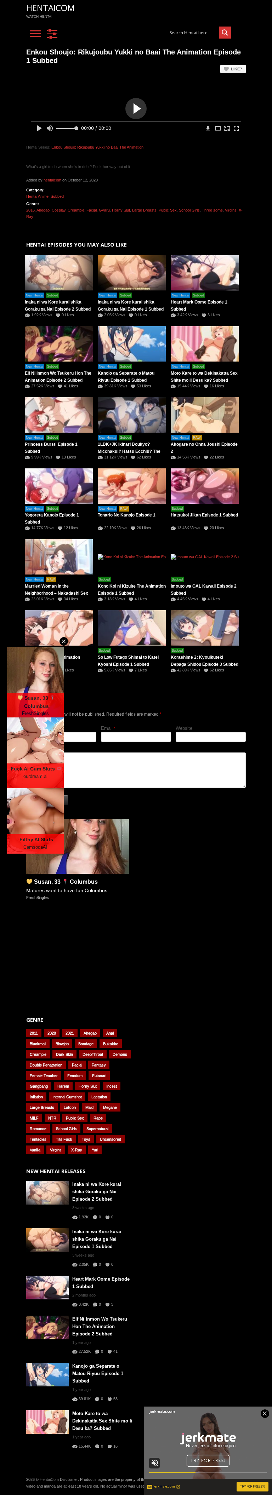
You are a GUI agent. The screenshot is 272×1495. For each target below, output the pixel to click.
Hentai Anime (37, 196)
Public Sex (168, 210)
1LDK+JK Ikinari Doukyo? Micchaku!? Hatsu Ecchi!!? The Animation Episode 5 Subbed (129, 451)
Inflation (36, 1097)
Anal (110, 1033)
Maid (89, 1107)
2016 (30, 210)
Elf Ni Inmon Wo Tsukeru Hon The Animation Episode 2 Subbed (99, 1326)
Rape (98, 1118)
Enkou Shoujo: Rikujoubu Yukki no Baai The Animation (97, 147)
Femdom (75, 1075)
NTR (52, 1118)
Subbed (57, 196)
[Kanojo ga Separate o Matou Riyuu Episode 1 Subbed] (131, 344)
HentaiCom (50, 7)
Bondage (86, 1043)
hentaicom (52, 180)
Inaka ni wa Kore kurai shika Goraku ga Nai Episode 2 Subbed (96, 1192)
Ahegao (43, 210)
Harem (63, 1086)
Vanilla (35, 1150)
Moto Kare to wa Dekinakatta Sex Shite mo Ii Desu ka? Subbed (102, 1421)
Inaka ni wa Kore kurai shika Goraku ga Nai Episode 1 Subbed (96, 1239)
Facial (91, 210)
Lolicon (70, 1107)
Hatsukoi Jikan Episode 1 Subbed (204, 515)
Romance (38, 1128)
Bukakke (110, 1043)
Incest (111, 1086)
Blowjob (62, 1043)
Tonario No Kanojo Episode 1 (126, 515)
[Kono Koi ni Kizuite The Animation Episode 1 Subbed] (131, 557)
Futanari (99, 1075)
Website (184, 728)
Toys (86, 1139)
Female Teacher (44, 1075)
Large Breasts (144, 210)
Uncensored (110, 1139)
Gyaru (104, 210)
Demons (120, 1054)
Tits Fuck (64, 1139)
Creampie (76, 210)
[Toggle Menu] (35, 33)
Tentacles (38, 1139)
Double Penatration (46, 1065)
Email (107, 728)
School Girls (189, 210)
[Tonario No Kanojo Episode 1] (131, 486)
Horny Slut (121, 210)
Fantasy (99, 1065)
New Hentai (34, 295)
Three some (212, 210)
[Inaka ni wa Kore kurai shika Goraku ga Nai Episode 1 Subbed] (131, 273)
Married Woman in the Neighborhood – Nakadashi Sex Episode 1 (56, 593)
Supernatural (97, 1128)
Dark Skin (64, 1054)
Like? (236, 69)
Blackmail (38, 1043)
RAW (197, 437)
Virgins (231, 210)
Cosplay (59, 210)
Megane (110, 1107)
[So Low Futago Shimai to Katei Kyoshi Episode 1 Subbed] (131, 628)
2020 (51, 1033)
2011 (34, 1033)
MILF (34, 1118)
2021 (70, 1033)
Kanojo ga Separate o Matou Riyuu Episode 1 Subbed (97, 1373)
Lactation (99, 1097)
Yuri (95, 1150)
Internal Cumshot (67, 1097)
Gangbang (39, 1086)
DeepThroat (93, 1054)
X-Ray (76, 1150)
